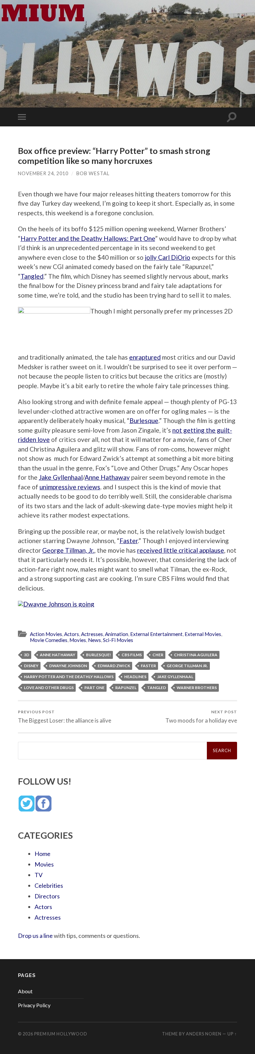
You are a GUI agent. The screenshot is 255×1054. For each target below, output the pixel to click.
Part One (94, 687)
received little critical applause (180, 550)
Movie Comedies (48, 640)
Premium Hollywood (60, 1033)
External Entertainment (156, 634)
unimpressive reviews (70, 487)
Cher (157, 654)
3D (26, 654)
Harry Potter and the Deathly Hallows (69, 676)
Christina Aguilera (195, 654)
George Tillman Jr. (187, 665)
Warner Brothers (197, 687)
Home (42, 853)
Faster (129, 540)
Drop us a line (35, 935)
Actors (71, 634)
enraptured (145, 357)
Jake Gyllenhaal (61, 477)
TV (38, 874)
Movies (77, 640)
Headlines (135, 676)
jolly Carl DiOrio (167, 257)
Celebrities (49, 885)
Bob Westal (93, 173)
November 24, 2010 (43, 173)
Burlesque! (98, 654)
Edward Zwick (114, 665)
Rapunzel (125, 687)
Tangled (32, 276)
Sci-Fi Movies (118, 640)
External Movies (203, 634)
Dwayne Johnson (68, 665)
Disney (31, 665)
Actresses (92, 634)
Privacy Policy (34, 1005)
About (25, 991)
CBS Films (132, 654)
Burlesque (143, 420)
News (94, 640)
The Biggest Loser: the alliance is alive (64, 716)
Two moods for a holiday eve (201, 716)
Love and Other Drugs (49, 687)
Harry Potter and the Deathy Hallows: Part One (88, 238)
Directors (47, 896)
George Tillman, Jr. (68, 550)
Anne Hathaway (107, 477)
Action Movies (46, 634)
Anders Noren (203, 1033)
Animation (116, 634)
